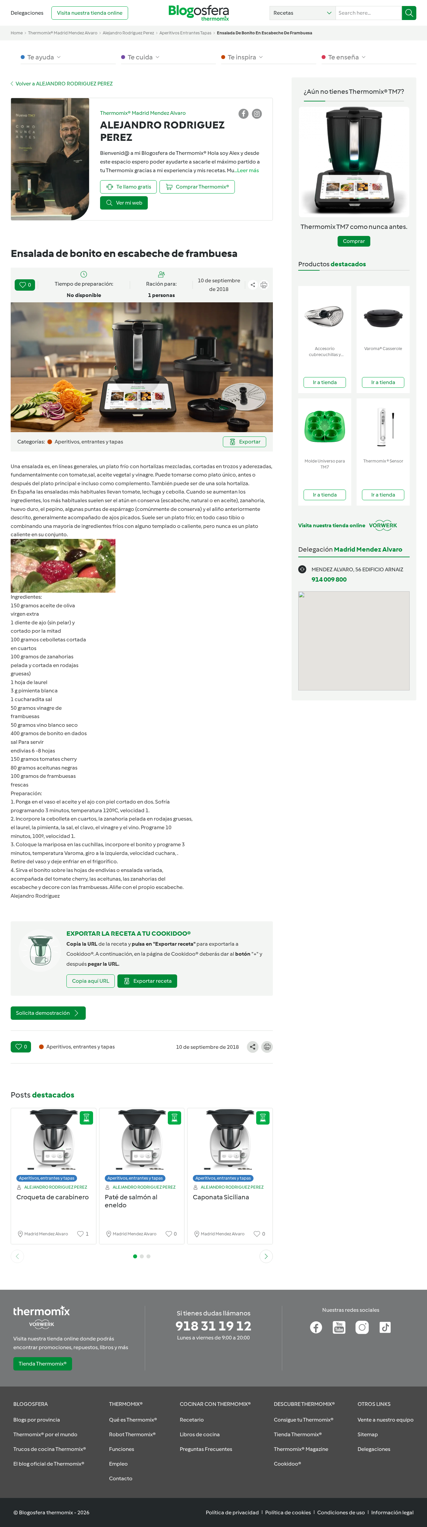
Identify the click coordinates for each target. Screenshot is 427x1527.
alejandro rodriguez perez (128, 32)
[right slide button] (266, 1256)
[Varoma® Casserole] (383, 314)
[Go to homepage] (199, 13)
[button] (303, 13)
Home (17, 32)
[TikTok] (385, 1327)
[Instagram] (362, 1327)
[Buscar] (409, 13)
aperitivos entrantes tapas (185, 32)
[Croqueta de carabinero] (53, 1146)
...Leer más (246, 170)
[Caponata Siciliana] (230, 1146)
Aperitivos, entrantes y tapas (46, 1178)
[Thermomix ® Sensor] (383, 427)
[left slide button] (17, 1256)
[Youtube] (339, 1327)
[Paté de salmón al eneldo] (141, 1146)
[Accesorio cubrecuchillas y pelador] (325, 314)
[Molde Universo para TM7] (325, 427)
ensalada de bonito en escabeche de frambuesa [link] (264, 32)
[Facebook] (316, 1327)
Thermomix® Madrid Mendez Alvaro (62, 32)
